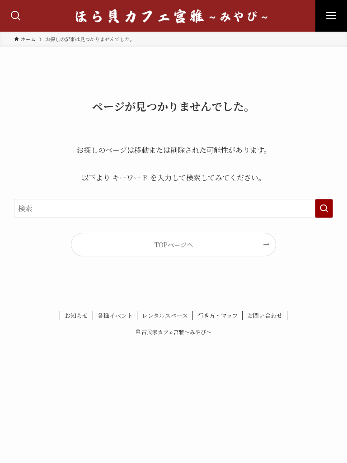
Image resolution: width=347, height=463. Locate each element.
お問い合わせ (264, 315)
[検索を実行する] (324, 208)
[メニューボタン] (331, 16)
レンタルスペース (165, 315)
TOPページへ (174, 244)
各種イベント (115, 315)
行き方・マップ (217, 315)
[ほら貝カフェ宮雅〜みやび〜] (173, 16)
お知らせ (76, 315)
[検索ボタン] (16, 16)
